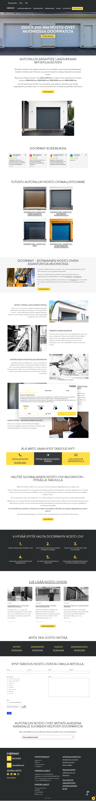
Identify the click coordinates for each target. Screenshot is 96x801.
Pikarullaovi (11, 685)
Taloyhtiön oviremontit (68, 762)
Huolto (58, 8)
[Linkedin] (11, 774)
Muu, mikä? (11, 693)
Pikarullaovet (66, 775)
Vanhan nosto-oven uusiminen (14, 679)
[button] (48, 737)
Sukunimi (30, 669)
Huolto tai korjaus (12, 689)
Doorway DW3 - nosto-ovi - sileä (35, 245)
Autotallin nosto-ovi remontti (70, 760)
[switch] (41, 408)
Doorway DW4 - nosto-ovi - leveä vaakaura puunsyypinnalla (61, 245)
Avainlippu (74, 280)
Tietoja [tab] (67, 390)
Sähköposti (71, 669)
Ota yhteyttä (67, 8)
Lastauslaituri (49, 8)
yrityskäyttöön (77, 277)
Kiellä (29, 413)
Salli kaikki (66, 413)
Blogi (26, 3)
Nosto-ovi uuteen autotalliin (14, 681)
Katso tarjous (77, 8)
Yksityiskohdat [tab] (48, 390)
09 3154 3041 (20, 462)
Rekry (21, 3)
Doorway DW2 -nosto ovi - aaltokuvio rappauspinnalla (61, 213)
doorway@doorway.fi (18, 765)
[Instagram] (18, 774)
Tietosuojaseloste (11, 777)
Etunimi (8, 669)
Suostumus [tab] (28, 390)
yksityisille (69, 277)
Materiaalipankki (12, 3)
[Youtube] (15, 774)
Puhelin (50, 669)
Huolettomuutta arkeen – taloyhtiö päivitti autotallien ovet (46, 606)
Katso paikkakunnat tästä (30, 737)
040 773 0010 (16, 758)
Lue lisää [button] (11, 166)
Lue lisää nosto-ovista (48, 582)
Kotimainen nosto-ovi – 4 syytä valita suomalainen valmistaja (18, 606)
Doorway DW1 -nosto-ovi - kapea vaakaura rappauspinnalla (35, 213)
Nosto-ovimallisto (67, 765)
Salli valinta (48, 413)
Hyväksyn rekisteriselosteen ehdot (15, 702)
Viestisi (50, 676)
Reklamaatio (11, 691)
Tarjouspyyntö (69, 783)
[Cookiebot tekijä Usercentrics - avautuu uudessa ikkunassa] (70, 386)
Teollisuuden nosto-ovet (69, 773)
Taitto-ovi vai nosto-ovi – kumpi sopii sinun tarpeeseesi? (76, 606)
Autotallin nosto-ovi (24, 8)
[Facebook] (8, 774)
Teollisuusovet (38, 8)
